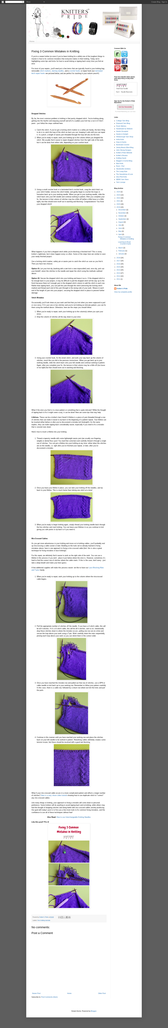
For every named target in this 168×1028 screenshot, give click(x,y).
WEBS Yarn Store (122, 179)
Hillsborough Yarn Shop (124, 137)
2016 (119, 264)
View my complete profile (123, 292)
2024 (119, 192)
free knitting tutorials (44, 920)
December (122, 210)
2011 (119, 279)
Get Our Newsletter (125, 107)
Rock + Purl (120, 166)
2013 (119, 273)
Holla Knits (120, 139)
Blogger (93, 1011)
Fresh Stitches (121, 126)
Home (31, 41)
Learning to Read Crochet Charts (124, 243)
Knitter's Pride (122, 288)
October (121, 216)
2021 (119, 201)
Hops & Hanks (121, 142)
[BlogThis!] (62, 917)
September (122, 219)
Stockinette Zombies (123, 169)
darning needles (58, 71)
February (121, 251)
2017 (119, 261)
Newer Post (36, 993)
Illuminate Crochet (122, 145)
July (120, 225)
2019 (119, 207)
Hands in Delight (122, 134)
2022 (119, 198)
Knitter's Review (122, 155)
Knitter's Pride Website (124, 153)
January (121, 254)
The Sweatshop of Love (124, 174)
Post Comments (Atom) (49, 997)
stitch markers (45, 71)
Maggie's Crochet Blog (124, 161)
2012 (119, 276)
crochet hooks (75, 71)
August (121, 222)
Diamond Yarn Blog (123, 123)
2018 (119, 258)
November (122, 213)
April (120, 234)
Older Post (102, 993)
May (120, 231)
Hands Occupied (122, 131)
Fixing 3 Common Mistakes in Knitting (126, 238)
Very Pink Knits (121, 177)
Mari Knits (119, 163)
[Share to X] (64, 917)
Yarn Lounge (120, 182)
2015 (119, 267)
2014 (119, 270)
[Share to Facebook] (67, 917)
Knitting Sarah (121, 158)
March (120, 248)
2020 (119, 204)
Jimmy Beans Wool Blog (124, 147)
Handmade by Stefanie (124, 129)
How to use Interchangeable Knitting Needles (74, 817)
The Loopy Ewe (121, 171)
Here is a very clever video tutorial (54, 795)
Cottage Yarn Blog (122, 121)
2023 (119, 195)
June (120, 228)
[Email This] (59, 917)
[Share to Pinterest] (69, 917)
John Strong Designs (123, 150)
